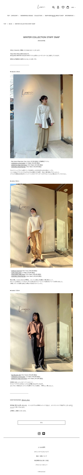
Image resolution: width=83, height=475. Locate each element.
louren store (43, 471)
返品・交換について (41, 456)
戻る (41, 422)
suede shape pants (16, 272)
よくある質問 (41, 447)
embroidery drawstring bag (18, 166)
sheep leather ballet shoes (18, 274)
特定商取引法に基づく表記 (41, 460)
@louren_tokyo (26, 400)
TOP (5, 23)
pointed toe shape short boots (19, 165)
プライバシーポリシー (41, 464)
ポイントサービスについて (41, 451)
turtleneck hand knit (16, 270)
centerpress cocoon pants (18, 163)
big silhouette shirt (16, 375)
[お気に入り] (63, 7)
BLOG (10, 23)
